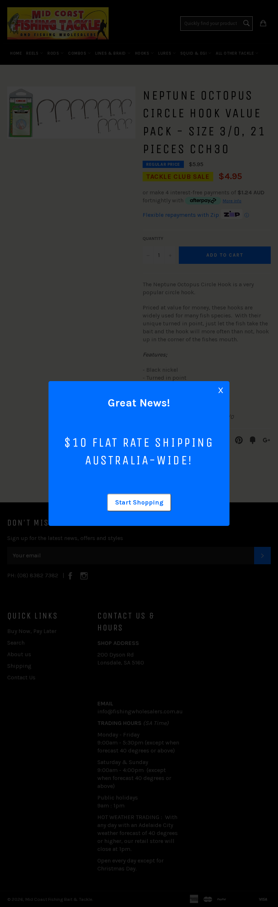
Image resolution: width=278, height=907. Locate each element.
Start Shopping (139, 502)
